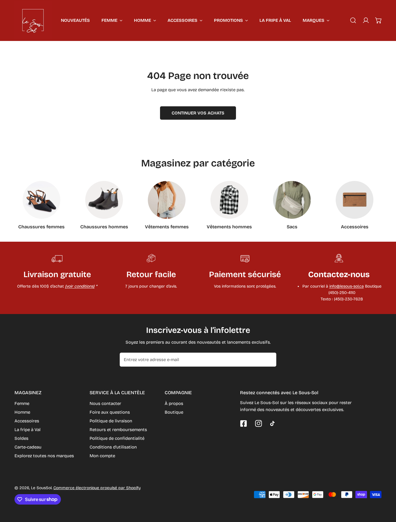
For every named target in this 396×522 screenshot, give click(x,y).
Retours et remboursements (118, 429)
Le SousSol (41, 487)
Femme (21, 403)
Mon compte (102, 455)
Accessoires (26, 421)
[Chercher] (353, 20)
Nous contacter (105, 403)
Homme (22, 412)
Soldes (21, 438)
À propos (174, 403)
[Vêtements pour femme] (167, 200)
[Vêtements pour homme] (229, 200)
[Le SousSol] (33, 20)
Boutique (174, 412)
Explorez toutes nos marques (44, 455)
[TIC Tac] (273, 423)
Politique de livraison (111, 421)
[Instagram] (258, 423)
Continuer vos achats (198, 113)
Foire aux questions (110, 412)
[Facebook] (243, 423)
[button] (378, 20)
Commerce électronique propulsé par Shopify (97, 487)
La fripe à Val (27, 429)
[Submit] (269, 359)
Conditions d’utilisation (113, 447)
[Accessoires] (354, 200)
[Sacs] (292, 200)
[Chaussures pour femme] (41, 200)
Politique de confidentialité (117, 438)
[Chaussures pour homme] (104, 200)
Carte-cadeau (27, 447)
